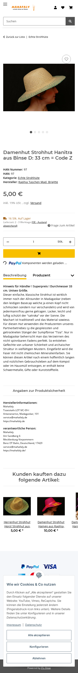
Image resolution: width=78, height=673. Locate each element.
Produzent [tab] (41, 275)
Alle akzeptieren (39, 635)
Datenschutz (33, 624)
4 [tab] (43, 132)
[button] (55, 8)
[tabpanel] (39, 88)
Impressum (14, 624)
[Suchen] (70, 21)
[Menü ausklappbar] (5, 2)
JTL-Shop (46, 668)
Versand (35, 203)
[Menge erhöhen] (70, 242)
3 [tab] (39, 132)
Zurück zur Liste (15, 37)
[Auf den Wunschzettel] (66, 59)
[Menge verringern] (7, 242)
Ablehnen (39, 658)
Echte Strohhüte (29, 178)
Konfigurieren (39, 646)
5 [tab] (47, 132)
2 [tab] (35, 132)
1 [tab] (31, 132)
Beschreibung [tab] (14, 275)
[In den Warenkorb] (6, 49)
